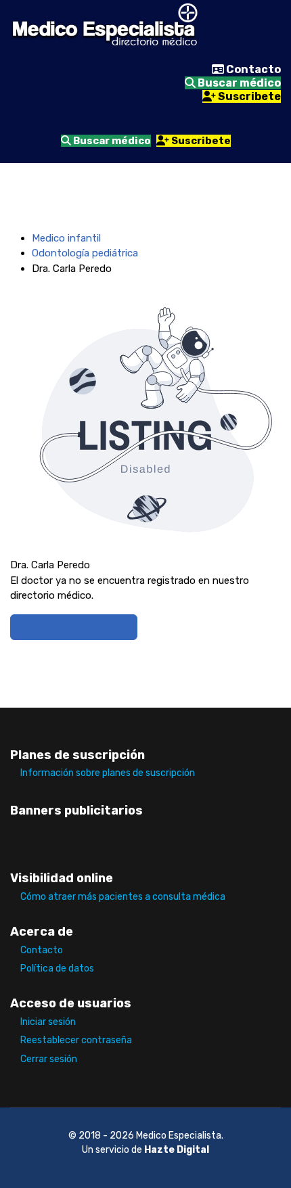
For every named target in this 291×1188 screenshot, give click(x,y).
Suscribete (248, 96)
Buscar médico (238, 82)
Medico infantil (66, 238)
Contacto (252, 69)
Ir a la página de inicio (74, 626)
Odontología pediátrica (85, 253)
